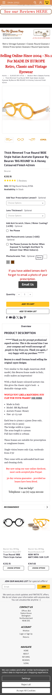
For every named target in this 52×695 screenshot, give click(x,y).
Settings (26, 678)
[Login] (40, 3)
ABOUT (26, 654)
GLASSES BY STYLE (17, 76)
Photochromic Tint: (20, 256)
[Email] (10, 317)
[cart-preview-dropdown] (46, 2)
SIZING (26, 663)
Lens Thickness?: (19, 210)
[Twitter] (17, 317)
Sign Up (29, 634)
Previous (4, 110)
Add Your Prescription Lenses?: (26, 197)
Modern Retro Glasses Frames (38, 76)
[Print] (14, 317)
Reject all (26, 684)
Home (4, 76)
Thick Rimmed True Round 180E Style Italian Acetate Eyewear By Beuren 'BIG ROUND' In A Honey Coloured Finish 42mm (24, 80)
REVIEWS (26, 660)
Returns (26, 637)
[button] (26, 11)
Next (48, 110)
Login (22, 634)
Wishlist (26, 631)
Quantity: (10, 294)
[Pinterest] (24, 317)
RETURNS (26, 657)
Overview (26, 326)
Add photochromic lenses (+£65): (23, 238)
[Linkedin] (21, 317)
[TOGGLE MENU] (4, 2)
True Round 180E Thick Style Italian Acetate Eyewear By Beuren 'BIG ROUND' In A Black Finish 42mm (13, 556)
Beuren (6, 549)
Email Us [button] (28, 285)
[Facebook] (6, 317)
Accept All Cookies (26, 690)
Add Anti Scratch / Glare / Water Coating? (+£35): (27, 225)
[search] (35, 3)
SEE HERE (36, 398)
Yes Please (15, 230)
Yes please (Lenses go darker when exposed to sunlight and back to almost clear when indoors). (27, 247)
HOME (26, 651)
